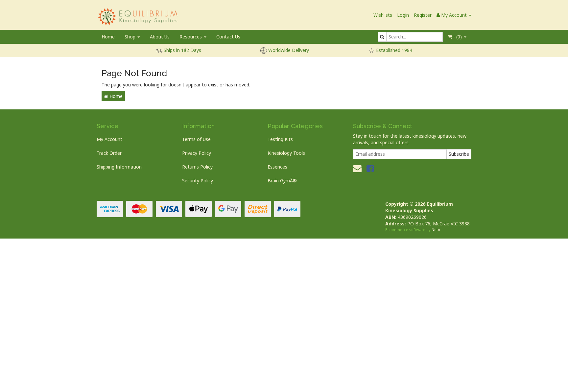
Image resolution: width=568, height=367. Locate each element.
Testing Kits (280, 139)
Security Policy (197, 180)
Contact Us (228, 37)
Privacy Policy (196, 153)
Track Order (109, 153)
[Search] (382, 37)
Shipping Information (119, 167)
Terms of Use (196, 139)
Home (108, 37)
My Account (109, 139)
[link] (370, 168)
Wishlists (382, 15)
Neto (436, 229)
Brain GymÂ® (282, 180)
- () (457, 37)
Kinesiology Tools (286, 153)
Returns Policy (197, 167)
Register (423, 15)
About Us (160, 37)
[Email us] (357, 168)
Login (403, 15)
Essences (277, 167)
